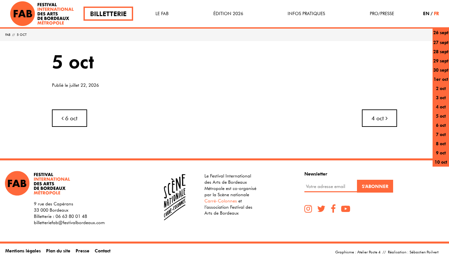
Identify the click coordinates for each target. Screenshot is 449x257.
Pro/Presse (382, 13)
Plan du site (58, 250)
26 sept (440, 32)
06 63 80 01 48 (71, 216)
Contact (102, 250)
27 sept (440, 42)
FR (436, 13)
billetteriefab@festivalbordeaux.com (69, 222)
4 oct (441, 107)
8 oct (441, 143)
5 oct (441, 116)
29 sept (440, 61)
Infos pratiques (306, 13)
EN (426, 13)
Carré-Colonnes (220, 201)
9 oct (441, 153)
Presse (82, 250)
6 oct (441, 125)
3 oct (441, 97)
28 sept (440, 51)
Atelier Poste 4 (369, 251)
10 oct (441, 162)
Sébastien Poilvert (424, 251)
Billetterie (108, 14)
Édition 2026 (228, 13)
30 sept (440, 70)
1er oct (441, 79)
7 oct (441, 134)
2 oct (441, 88)
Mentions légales (23, 250)
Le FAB (162, 13)
